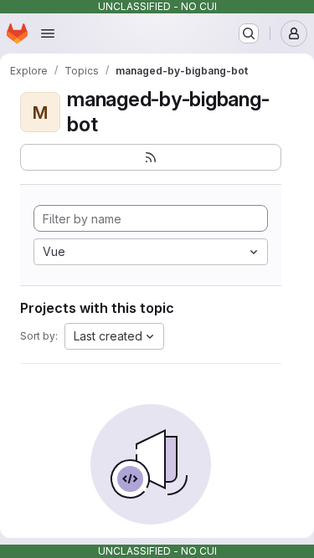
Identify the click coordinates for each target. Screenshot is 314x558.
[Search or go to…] (249, 33)
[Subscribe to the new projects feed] (150, 157)
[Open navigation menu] (47, 33)
